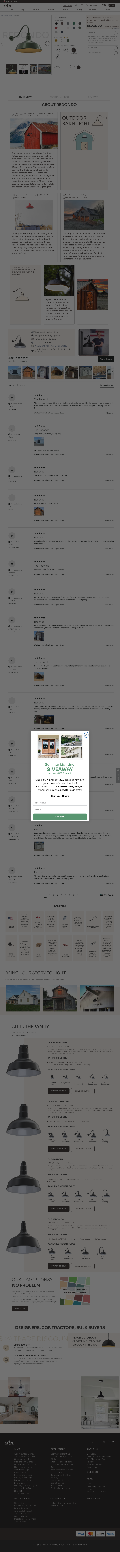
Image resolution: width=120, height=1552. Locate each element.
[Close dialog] (86, 734)
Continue (60, 816)
